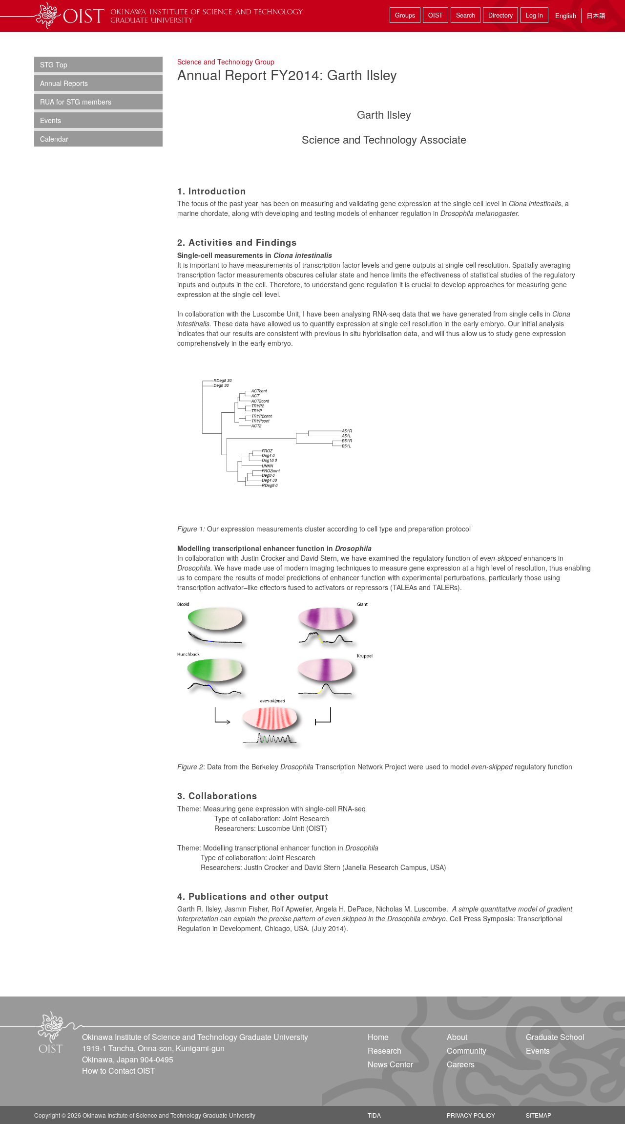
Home (378, 1036)
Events (50, 120)
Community (466, 1050)
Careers (461, 1064)
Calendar (54, 139)
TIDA (374, 1115)
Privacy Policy (471, 1115)
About (457, 1036)
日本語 (595, 15)
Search (465, 15)
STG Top (53, 64)
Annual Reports (64, 83)
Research (384, 1050)
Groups (405, 15)
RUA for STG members (75, 101)
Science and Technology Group (225, 61)
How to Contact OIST (118, 1070)
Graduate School (555, 1036)
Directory (500, 15)
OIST (435, 15)
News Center (390, 1064)
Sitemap (538, 1115)
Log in (534, 15)
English (565, 15)
